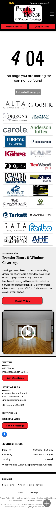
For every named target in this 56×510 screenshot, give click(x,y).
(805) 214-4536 (11, 419)
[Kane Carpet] (40, 154)
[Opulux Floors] (15, 166)
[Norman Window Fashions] (40, 117)
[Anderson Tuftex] (40, 129)
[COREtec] (15, 141)
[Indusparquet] (40, 141)
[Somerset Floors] (15, 190)
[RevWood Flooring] (40, 166)
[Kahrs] (15, 154)
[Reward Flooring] (15, 178)
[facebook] (4, 435)
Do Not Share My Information (24, 498)
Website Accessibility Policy (37, 500)
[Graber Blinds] (40, 105)
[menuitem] (6, 485)
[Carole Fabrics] (15, 129)
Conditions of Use (43, 498)
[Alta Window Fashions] (15, 105)
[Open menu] (52, 14)
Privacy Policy (5, 498)
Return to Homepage (28, 92)
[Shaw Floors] (40, 178)
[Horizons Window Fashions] (15, 117)
